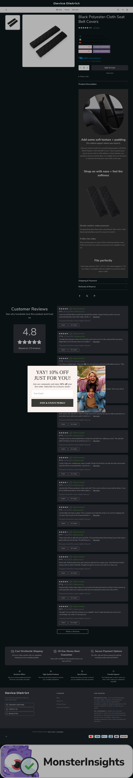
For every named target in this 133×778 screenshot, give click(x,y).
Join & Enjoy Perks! (52, 403)
